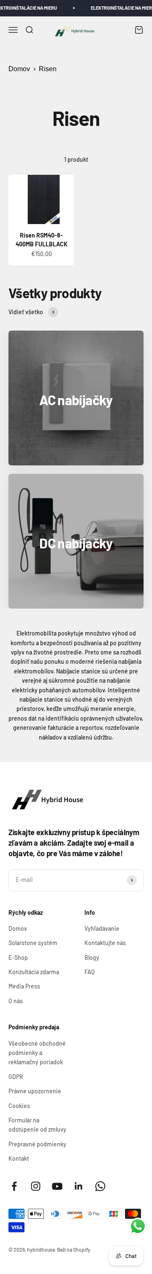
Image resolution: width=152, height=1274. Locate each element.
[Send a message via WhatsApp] (138, 1226)
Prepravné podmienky (37, 1144)
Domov (19, 68)
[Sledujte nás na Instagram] (35, 1186)
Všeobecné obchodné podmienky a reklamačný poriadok (37, 1053)
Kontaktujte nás (105, 942)
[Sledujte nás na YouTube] (57, 1186)
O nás (15, 1000)
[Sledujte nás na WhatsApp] (100, 1186)
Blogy (91, 957)
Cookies (19, 1105)
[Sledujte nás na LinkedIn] (78, 1186)
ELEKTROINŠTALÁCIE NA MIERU (119, 8)
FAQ (89, 971)
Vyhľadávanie (101, 928)
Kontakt (18, 1158)
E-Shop (18, 957)
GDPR (15, 1076)
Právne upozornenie (34, 1091)
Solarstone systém (32, 942)
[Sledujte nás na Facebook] (14, 1186)
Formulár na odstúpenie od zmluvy (37, 1124)
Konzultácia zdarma (33, 971)
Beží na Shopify (73, 1250)
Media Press (24, 986)
